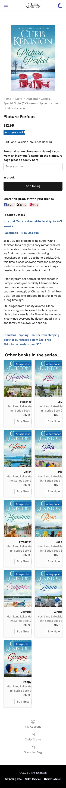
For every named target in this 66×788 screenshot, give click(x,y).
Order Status (33, 739)
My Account (33, 726)
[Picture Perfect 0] (33, 58)
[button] (33, 5)
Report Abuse (52, 779)
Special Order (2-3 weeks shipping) (26, 103)
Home (7, 99)
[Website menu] (6, 5)
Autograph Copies (38, 99)
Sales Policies (32, 779)
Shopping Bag (33, 752)
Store (18, 99)
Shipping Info (13, 779)
